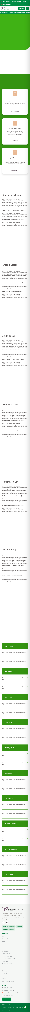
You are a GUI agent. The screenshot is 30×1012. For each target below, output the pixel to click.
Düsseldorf (5, 939)
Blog (3, 976)
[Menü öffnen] (27, 8)
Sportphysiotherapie (7, 963)
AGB (17, 1007)
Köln (3, 936)
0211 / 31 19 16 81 (6, 1)
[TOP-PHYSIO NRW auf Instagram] (3, 922)
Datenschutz (11, 1007)
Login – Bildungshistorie (8, 981)
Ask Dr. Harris (15, 111)
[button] (15, 653)
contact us (15, 140)
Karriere (4, 978)
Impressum (4, 1007)
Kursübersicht (5, 951)
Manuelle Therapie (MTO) (8, 958)
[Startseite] (15, 909)
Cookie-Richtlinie (6, 1010)
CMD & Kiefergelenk (7, 956)
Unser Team (5, 973)
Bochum (4, 941)
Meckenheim (5, 944)
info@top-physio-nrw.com (19, 1)
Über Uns (4, 971)
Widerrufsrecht (22, 1007)
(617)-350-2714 (15, 170)
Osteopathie (5, 961)
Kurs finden (21, 8)
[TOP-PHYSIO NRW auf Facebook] (7, 922)
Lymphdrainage (6, 953)
